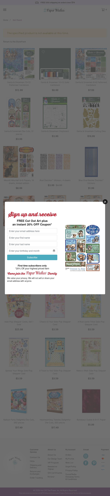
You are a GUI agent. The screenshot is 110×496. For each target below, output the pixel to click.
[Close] (105, 201)
